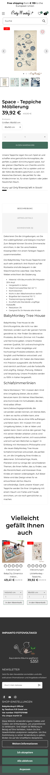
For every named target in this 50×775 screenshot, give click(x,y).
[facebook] (4, 697)
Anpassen (25, 769)
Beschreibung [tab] (25, 208)
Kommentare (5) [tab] (25, 228)
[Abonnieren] (39, 685)
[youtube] (9, 697)
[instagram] (15, 697)
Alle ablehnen (25, 760)
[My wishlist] (39, 13)
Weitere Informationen (25, 743)
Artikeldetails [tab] (25, 218)
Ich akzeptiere (25, 752)
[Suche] (44, 21)
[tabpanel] (25, 51)
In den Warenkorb (25, 145)
